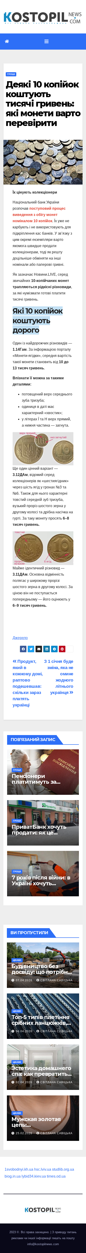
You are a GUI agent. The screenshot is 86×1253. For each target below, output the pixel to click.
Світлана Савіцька (56, 980)
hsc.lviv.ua (42, 1169)
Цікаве (17, 960)
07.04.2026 (24, 980)
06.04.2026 (24, 1031)
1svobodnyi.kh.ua (19, 1169)
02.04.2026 (24, 1082)
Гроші (11, 74)
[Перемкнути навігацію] (47, 41)
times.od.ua (56, 1176)
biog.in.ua (13, 1176)
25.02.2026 (24, 1133)
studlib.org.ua (63, 1169)
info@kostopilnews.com (43, 1244)
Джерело (20, 638)
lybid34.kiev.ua (34, 1176)
